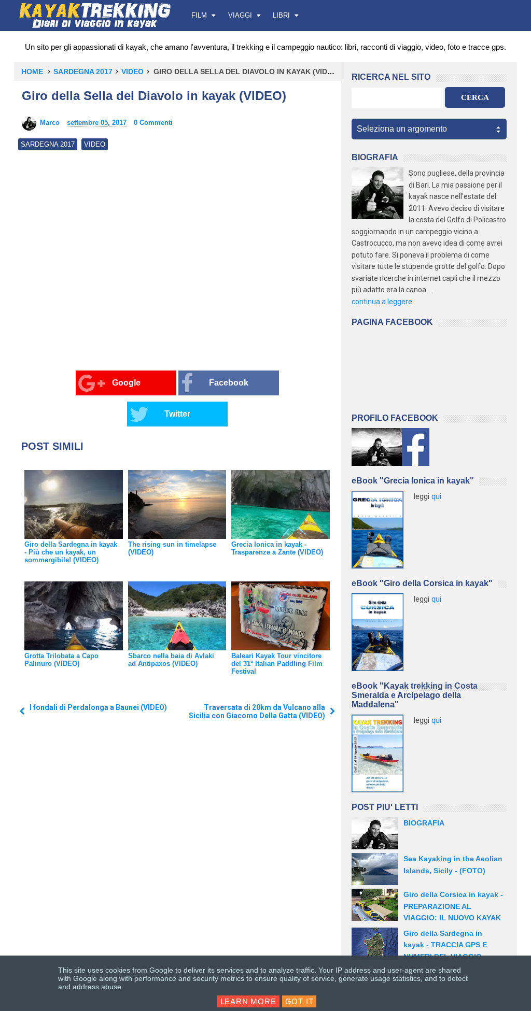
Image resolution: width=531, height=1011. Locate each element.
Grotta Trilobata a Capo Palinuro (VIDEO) (61, 659)
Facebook (228, 382)
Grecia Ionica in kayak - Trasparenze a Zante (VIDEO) (277, 548)
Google (126, 382)
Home (32, 71)
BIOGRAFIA (423, 823)
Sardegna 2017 (83, 71)
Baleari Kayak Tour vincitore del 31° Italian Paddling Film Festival (277, 663)
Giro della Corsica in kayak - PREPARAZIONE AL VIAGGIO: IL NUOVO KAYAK (453, 906)
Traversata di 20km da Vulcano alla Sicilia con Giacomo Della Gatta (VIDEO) (257, 711)
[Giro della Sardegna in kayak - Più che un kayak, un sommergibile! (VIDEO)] (73, 504)
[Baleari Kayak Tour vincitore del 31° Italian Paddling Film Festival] (280, 615)
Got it (299, 1001)
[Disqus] (177, 870)
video (132, 71)
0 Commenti (153, 122)
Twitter (177, 413)
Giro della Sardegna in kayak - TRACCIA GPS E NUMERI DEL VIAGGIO (445, 945)
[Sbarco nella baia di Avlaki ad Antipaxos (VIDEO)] (177, 615)
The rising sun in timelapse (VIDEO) (172, 548)
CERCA (475, 97)
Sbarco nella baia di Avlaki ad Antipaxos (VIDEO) (171, 659)
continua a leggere (382, 301)
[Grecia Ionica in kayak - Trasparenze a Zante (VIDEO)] (280, 504)
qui (436, 496)
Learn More (248, 1001)
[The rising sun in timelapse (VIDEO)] (177, 504)
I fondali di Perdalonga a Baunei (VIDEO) (98, 707)
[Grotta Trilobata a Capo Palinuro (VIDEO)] (73, 615)
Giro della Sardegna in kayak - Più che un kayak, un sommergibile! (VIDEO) (70, 552)
